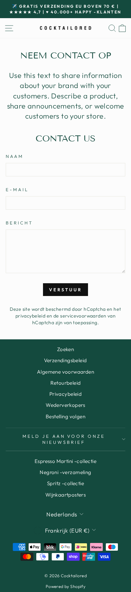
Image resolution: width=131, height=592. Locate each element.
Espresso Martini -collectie (65, 461)
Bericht (19, 222)
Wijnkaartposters (65, 495)
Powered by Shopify (65, 586)
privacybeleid (30, 316)
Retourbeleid (65, 383)
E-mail (17, 189)
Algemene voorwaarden (65, 372)
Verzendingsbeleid (65, 360)
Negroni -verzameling (65, 472)
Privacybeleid (65, 394)
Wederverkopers (65, 405)
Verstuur (65, 289)
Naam (15, 156)
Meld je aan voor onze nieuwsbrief (64, 439)
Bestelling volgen (65, 416)
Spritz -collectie (65, 483)
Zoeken (65, 349)
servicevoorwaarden (83, 316)
